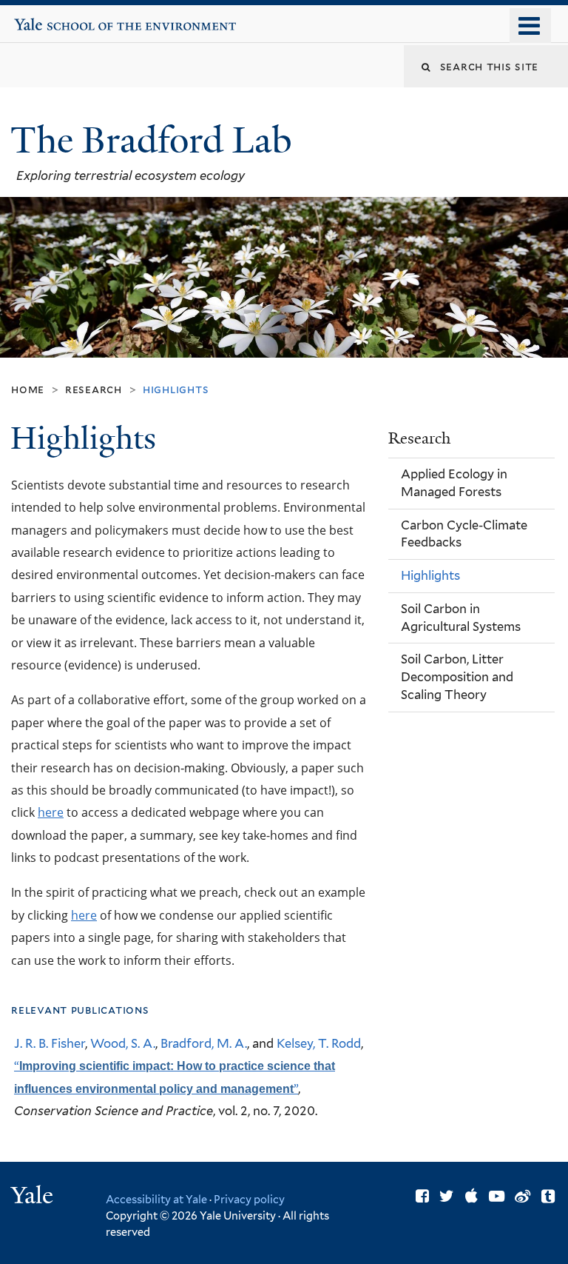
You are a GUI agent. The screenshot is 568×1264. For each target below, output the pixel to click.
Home (27, 389)
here (51, 811)
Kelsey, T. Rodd (319, 1043)
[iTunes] (471, 1196)
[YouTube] (496, 1196)
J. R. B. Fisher (49, 1043)
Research (93, 389)
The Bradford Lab (155, 140)
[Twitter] (446, 1196)
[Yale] (34, 1197)
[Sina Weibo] (522, 1196)
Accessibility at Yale (156, 1199)
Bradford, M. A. (203, 1043)
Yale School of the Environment (60, 18)
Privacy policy (249, 1199)
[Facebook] (422, 1196)
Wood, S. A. (122, 1043)
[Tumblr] (548, 1196)
